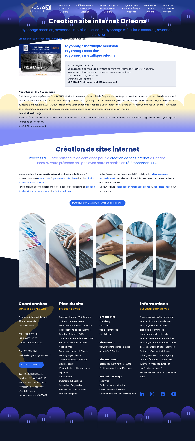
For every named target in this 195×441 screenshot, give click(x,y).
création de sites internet (129, 158)
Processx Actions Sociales (72, 389)
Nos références (54, 38)
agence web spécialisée (64, 178)
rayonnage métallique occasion (91, 46)
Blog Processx (66, 363)
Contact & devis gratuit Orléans (167, 8)
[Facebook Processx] (163, 394)
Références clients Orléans (150, 8)
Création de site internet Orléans (63, 8)
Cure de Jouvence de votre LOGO (76, 338)
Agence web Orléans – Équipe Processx (131, 8)
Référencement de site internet (75, 325)
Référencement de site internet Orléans (84, 8)
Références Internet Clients (73, 351)
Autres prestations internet (73, 342)
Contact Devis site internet (73, 359)
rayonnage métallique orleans (90, 55)
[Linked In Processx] (142, 394)
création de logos (62, 191)
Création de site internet (31, 38)
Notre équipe (66, 376)
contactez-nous (161, 186)
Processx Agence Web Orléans (75, 317)
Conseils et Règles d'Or (71, 385)
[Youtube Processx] (173, 394)
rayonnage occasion (82, 51)
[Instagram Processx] (152, 394)
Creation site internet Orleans (98, 21)
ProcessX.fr (37, 158)
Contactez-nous (31, 364)
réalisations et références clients (133, 186)
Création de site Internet (72, 321)
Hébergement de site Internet (74, 329)
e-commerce (41, 191)
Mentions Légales (68, 393)
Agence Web (66, 346)
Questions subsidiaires (70, 380)
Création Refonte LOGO (71, 334)
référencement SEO (141, 163)
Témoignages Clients (70, 355)
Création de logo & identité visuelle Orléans (108, 8)
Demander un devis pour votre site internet (97, 202)
